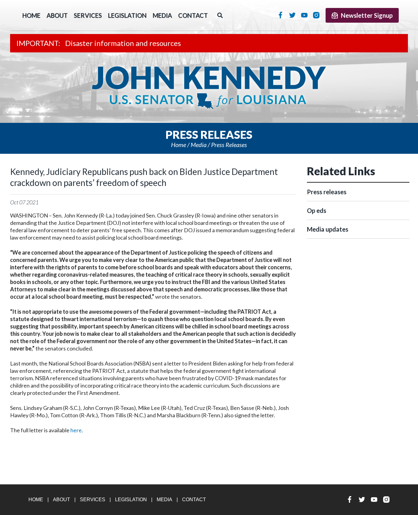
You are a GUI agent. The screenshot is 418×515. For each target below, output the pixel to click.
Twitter (292, 15)
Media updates (327, 229)
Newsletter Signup (367, 15)
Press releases (229, 144)
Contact (193, 15)
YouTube (304, 15)
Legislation (127, 15)
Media (162, 15)
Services (88, 15)
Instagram (316, 15)
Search (220, 15)
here (76, 430)
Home (178, 144)
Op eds (316, 210)
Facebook (280, 15)
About (57, 15)
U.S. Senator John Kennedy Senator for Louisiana (209, 88)
